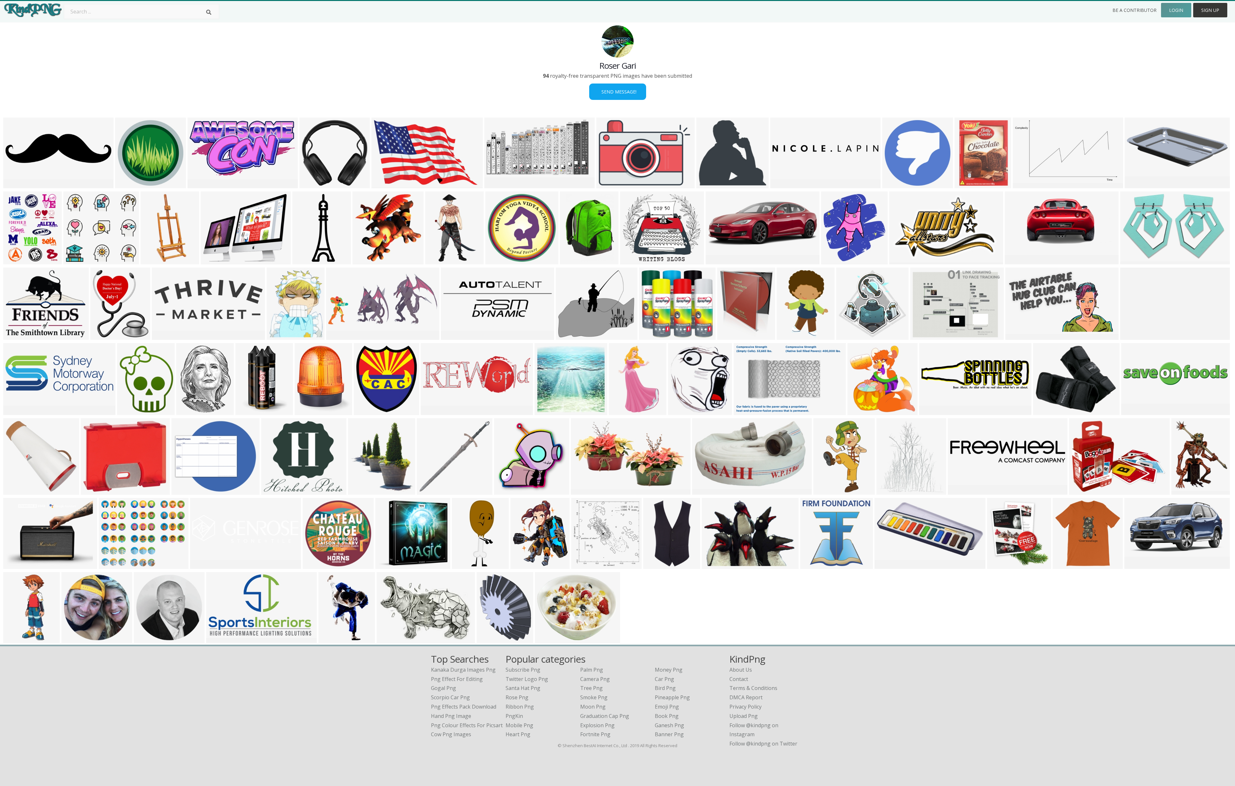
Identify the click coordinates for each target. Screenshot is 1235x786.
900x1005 (681, 411)
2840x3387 (105, 336)
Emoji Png (667, 706)
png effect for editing (457, 679)
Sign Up (1210, 10)
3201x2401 (113, 565)
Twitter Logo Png (527, 679)
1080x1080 (634, 260)
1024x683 (888, 565)
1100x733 (705, 491)
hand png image (451, 716)
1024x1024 (896, 184)
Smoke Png (594, 697)
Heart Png (518, 734)
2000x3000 (657, 565)
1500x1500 (500, 260)
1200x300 (932, 411)
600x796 (330, 639)
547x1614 (16, 639)
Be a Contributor (1134, 10)
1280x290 (1134, 411)
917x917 (146, 639)
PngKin (514, 716)
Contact (738, 679)
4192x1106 (204, 565)
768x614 (15, 565)
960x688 (389, 639)
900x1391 (790, 336)
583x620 (708, 184)
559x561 (583, 565)
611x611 (247, 411)
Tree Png (591, 688)
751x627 (714, 565)
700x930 (15, 260)
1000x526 (308, 411)
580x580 (966, 184)
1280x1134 (570, 336)
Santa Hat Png (523, 688)
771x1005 (1185, 491)
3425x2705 (1083, 491)
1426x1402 (129, 184)
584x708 (279, 336)
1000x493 (165, 336)
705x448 (1025, 184)
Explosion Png (597, 725)
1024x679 (361, 491)
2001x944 (339, 336)
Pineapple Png (672, 697)
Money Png (668, 669)
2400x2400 (610, 184)
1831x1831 (1134, 260)
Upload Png (743, 716)
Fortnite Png (595, 734)
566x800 (437, 260)
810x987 (364, 260)
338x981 (304, 260)
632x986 (621, 411)
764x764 (960, 491)
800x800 (188, 411)
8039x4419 (202, 184)
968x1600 (827, 491)
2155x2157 (314, 184)
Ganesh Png (669, 725)
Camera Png (595, 679)
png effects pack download (463, 706)
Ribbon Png (520, 706)
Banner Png (669, 734)
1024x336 (454, 336)
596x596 (506, 491)
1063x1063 (317, 565)
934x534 (129, 411)
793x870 (366, 411)
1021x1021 (653, 336)
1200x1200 (525, 565)
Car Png (664, 679)
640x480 (489, 639)
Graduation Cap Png (604, 716)
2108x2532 (731, 336)
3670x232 (783, 184)
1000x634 (385, 184)
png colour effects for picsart (467, 725)
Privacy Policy (745, 706)
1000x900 (389, 565)
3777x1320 (17, 411)
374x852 (152, 260)
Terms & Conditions (753, 688)
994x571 (496, 184)
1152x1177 (862, 411)
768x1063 (573, 260)
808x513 (746, 411)
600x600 (1065, 565)
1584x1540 (814, 565)
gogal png (443, 688)
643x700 (833, 260)
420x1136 (465, 565)
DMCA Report (746, 697)
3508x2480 (903, 260)
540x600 (999, 565)
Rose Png (517, 697)
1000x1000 (1047, 411)
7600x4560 (1020, 336)
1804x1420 (215, 260)
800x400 (718, 260)
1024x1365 (891, 491)
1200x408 (434, 411)
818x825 (429, 491)
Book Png (667, 716)
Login (1176, 10)
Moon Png (593, 706)
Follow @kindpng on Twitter (763, 743)
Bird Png (665, 688)
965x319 (1132, 336)
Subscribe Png (523, 669)
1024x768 (548, 639)
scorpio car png (450, 697)
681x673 (546, 411)
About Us (740, 669)
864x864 (15, 491)
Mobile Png (519, 725)
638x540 (15, 336)
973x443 (1017, 260)
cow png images (451, 734)
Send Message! (617, 92)
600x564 (75, 260)
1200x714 (219, 639)
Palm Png (591, 669)
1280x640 (16, 184)
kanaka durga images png (463, 669)
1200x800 (1138, 565)
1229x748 (584, 491)
